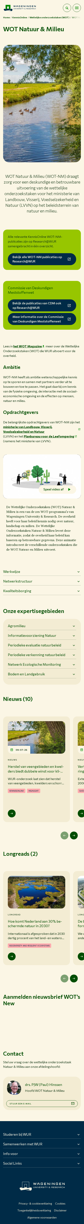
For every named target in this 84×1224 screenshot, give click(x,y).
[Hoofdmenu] (77, 8)
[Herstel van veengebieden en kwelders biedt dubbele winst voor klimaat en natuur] (12, 813)
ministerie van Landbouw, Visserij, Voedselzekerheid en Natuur (27, 429)
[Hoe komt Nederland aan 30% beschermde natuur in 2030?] (12, 956)
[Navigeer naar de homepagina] (19, 8)
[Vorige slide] (64, 835)
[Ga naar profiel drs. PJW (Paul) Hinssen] (14, 1088)
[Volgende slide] (74, 835)
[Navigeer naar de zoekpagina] (67, 8)
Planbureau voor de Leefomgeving (49, 436)
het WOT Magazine (27, 346)
